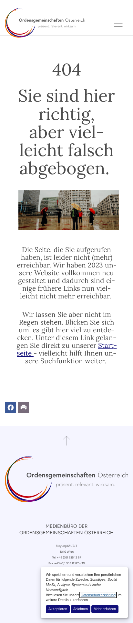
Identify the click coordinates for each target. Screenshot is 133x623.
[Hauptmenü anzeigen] (118, 23)
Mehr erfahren (105, 609)
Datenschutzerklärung (98, 595)
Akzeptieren (57, 609)
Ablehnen (80, 609)
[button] (10, 407)
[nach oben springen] (66, 441)
